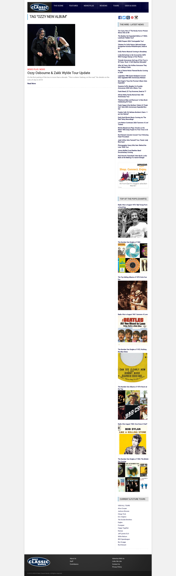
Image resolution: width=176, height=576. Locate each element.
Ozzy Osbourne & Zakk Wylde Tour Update (58, 73)
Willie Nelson (122, 536)
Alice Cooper (122, 508)
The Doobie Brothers (125, 520)
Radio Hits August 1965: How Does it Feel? (132, 424)
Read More (31, 84)
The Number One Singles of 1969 (129, 242)
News (42, 69)
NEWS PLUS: (33, 69)
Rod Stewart (122, 545)
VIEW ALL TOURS (124, 506)
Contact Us (116, 564)
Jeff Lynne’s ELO (123, 534)
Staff (71, 561)
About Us (73, 558)
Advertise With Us (118, 558)
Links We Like (117, 561)
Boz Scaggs (122, 542)
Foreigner (121, 525)
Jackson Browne (123, 511)
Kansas (120, 531)
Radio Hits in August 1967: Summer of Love (133, 314)
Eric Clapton (122, 517)
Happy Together (123, 528)
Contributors (74, 564)
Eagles (120, 522)
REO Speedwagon (124, 539)
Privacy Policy (117, 567)
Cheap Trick (122, 514)
